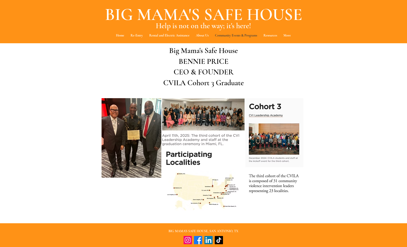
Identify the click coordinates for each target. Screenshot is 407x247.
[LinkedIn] (208, 240)
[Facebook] (198, 240)
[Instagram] (188, 240)
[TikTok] (219, 240)
